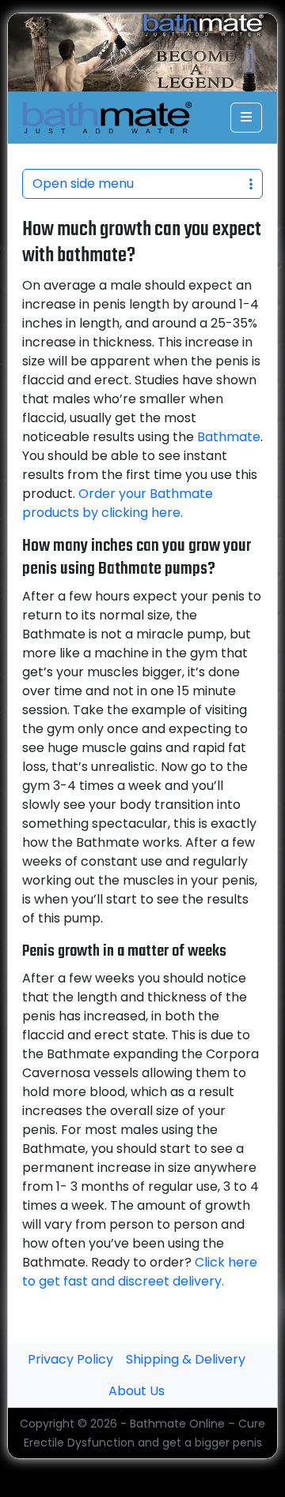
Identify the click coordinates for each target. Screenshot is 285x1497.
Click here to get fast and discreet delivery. (139, 1271)
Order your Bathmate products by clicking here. (117, 503)
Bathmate (228, 437)
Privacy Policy (70, 1359)
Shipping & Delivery (185, 1359)
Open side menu (83, 183)
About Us (136, 1391)
